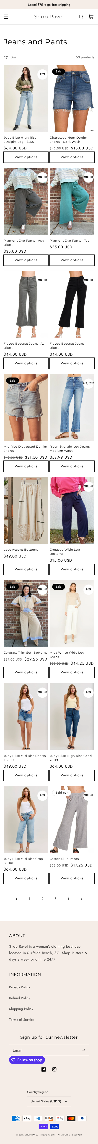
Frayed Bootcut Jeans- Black (68, 345)
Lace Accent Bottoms (21, 549)
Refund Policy (19, 998)
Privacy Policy (19, 987)
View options (26, 157)
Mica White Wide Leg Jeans (67, 654)
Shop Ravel (31, 1134)
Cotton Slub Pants (64, 859)
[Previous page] (16, 899)
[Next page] (81, 899)
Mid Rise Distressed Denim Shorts (25, 448)
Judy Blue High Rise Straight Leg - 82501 (20, 139)
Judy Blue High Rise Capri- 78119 (71, 758)
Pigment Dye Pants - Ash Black (24, 242)
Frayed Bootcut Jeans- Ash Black (25, 345)
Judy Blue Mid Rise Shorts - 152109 (26, 758)
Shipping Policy (21, 1008)
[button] (6, 16)
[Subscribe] (83, 1050)
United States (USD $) (46, 1101)
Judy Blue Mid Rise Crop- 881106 (24, 861)
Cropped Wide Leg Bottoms (65, 551)
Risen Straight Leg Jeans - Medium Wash (71, 448)
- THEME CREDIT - (48, 1134)
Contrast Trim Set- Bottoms (25, 652)
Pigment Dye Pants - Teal (70, 240)
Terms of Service (22, 1019)
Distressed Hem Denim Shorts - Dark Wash (69, 139)
